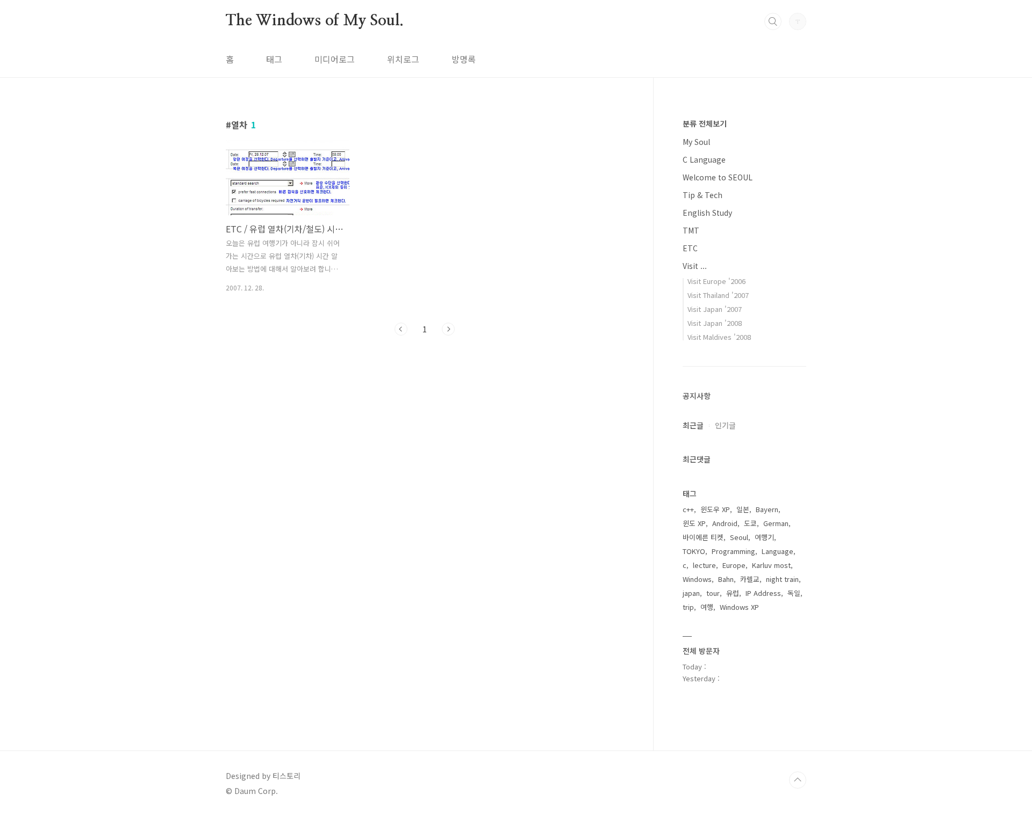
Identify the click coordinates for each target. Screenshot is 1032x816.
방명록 (464, 59)
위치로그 (403, 59)
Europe (734, 565)
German (776, 523)
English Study (707, 212)
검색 (773, 21)
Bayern (767, 509)
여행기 (764, 537)
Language (777, 551)
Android (724, 523)
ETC (690, 248)
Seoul (739, 537)
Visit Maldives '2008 (719, 337)
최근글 (693, 425)
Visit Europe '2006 (716, 281)
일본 (742, 509)
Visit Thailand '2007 (718, 295)
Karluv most (771, 565)
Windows (697, 579)
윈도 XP (694, 523)
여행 (706, 607)
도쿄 (750, 523)
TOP (797, 780)
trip (688, 607)
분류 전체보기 (705, 123)
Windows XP (739, 607)
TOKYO (694, 551)
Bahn (726, 579)
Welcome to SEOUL (717, 177)
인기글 (725, 425)
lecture (704, 565)
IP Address (763, 593)
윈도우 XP (715, 509)
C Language (704, 159)
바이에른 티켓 (703, 537)
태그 (274, 59)
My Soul (696, 141)
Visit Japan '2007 (714, 309)
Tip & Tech (702, 195)
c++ (688, 509)
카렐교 (749, 579)
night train (782, 579)
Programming (733, 551)
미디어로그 (334, 59)
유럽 (732, 593)
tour (713, 593)
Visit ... (695, 265)
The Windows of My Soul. (314, 20)
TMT (691, 230)
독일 (793, 593)
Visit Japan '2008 (714, 323)
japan (691, 593)
